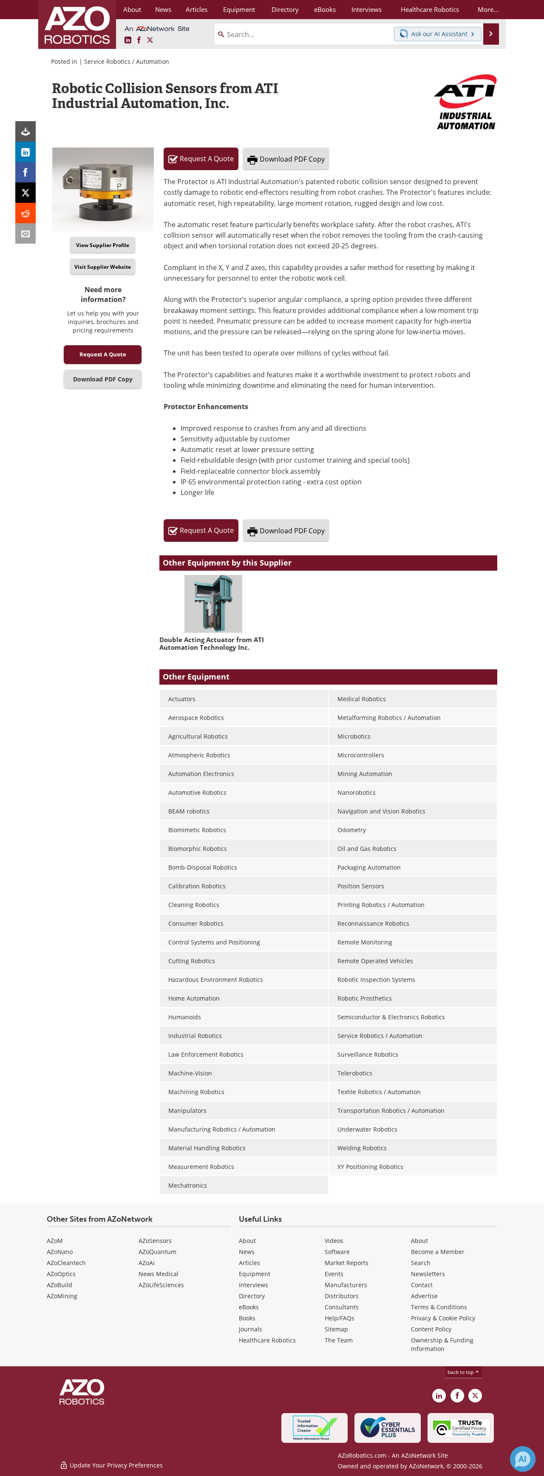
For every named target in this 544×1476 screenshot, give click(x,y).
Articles (249, 1263)
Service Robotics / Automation (126, 61)
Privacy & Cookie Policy (443, 1318)
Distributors (342, 1296)
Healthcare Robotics (267, 1340)
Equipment (254, 1274)
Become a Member (438, 1252)
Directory (252, 1296)
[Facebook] (25, 172)
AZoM (55, 1241)
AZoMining (62, 1296)
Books (247, 1318)
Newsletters (428, 1274)
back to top (461, 1372)
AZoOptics (61, 1274)
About (247, 1241)
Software (337, 1252)
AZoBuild (59, 1285)
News (247, 1252)
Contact (422, 1285)
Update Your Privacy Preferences (115, 1465)
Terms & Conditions (439, 1307)
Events (334, 1274)
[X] (25, 192)
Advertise (424, 1296)
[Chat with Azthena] (523, 1459)
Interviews (253, 1285)
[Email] (25, 233)
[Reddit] (25, 213)
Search (421, 1263)
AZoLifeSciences (161, 1285)
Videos (334, 1241)
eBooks (249, 1307)
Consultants (342, 1307)
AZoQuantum (157, 1252)
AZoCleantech (66, 1263)
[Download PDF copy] (25, 131)
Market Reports (346, 1263)
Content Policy (431, 1329)
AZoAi (147, 1263)
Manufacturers (346, 1285)
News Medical (158, 1274)
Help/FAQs (339, 1318)
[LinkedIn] (25, 152)
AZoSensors (155, 1241)
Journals (250, 1329)
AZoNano (60, 1252)
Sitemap (336, 1329)
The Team (339, 1340)
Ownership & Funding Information (442, 1344)
